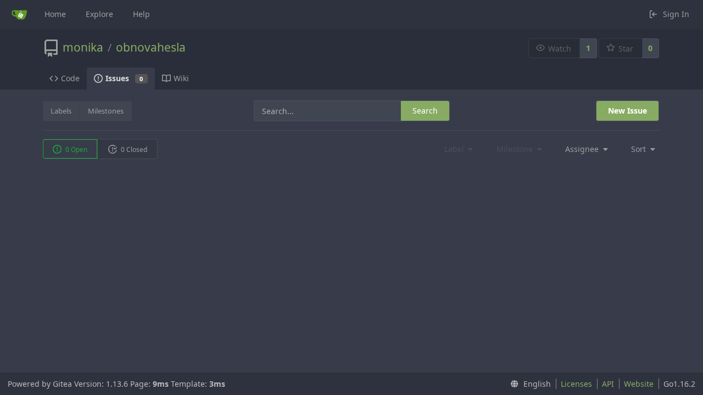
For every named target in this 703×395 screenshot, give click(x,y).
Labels (61, 111)
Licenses (576, 384)
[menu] (583, 149)
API (608, 384)
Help (141, 14)
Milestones (106, 111)
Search (425, 110)
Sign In (676, 14)
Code (70, 78)
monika (83, 47)
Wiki (181, 78)
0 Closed (133, 149)
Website (639, 384)
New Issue (627, 110)
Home (55, 14)
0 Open (75, 149)
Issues (124, 78)
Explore (99, 14)
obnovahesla (151, 47)
